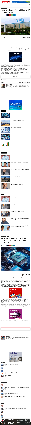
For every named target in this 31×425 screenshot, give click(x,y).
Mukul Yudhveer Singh (4, 13)
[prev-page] (1, 148)
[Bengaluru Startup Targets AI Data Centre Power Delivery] (5, 213)
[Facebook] (6, 15)
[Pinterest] (10, 15)
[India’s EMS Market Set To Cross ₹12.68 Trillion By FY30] (5, 144)
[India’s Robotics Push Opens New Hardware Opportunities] (5, 179)
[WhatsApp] (12, 15)
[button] (29, 4)
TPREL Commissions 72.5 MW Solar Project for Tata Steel (17, 120)
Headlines (2, 8)
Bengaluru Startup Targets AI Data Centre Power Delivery (17, 211)
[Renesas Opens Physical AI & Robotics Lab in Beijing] (5, 130)
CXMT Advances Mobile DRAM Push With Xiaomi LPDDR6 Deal (18, 134)
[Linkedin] (14, 15)
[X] (8, 15)
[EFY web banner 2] (21, 2)
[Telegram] (15, 15)
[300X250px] (15, 61)
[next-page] (2, 148)
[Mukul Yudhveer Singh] (3, 86)
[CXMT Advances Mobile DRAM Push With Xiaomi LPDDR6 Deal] (5, 137)
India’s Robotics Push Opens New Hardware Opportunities (17, 176)
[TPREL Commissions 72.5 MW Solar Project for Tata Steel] (5, 123)
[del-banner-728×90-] (15, 424)
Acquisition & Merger (5, 8)
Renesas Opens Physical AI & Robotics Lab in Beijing (17, 127)
